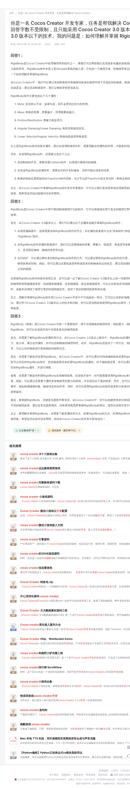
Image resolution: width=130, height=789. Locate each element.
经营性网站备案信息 (106, 779)
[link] (11, 13)
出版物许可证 (109, 783)
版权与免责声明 (83, 783)
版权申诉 (96, 783)
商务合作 (78, 774)
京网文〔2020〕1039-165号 (81, 779)
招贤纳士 (66, 774)
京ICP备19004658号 (56, 779)
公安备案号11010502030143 (31, 779)
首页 (11, 13)
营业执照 (121, 783)
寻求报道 (90, 774)
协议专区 (102, 774)
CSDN (115, 770)
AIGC (47, 44)
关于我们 (54, 774)
